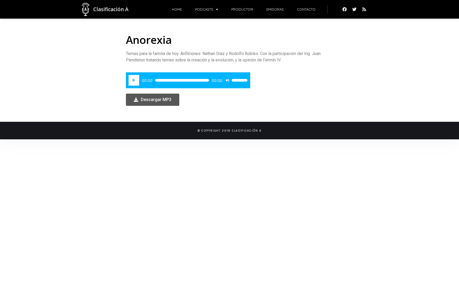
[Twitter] (354, 9)
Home (177, 9)
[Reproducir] (134, 80)
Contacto (306, 9)
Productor (242, 9)
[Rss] (364, 9)
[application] (188, 80)
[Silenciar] (227, 80)
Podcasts (204, 9)
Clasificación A (111, 9)
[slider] (240, 80)
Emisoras (275, 9)
